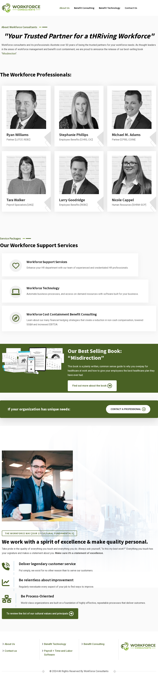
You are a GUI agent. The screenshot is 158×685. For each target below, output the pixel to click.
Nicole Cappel (123, 199)
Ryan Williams (17, 134)
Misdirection (9, 53)
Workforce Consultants (96, 671)
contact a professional (126, 409)
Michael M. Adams (126, 134)
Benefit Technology (109, 7)
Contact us (131, 7)
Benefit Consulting (84, 7)
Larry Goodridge (72, 199)
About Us (64, 7)
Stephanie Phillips (73, 134)
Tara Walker (15, 199)
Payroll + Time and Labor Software (58, 652)
